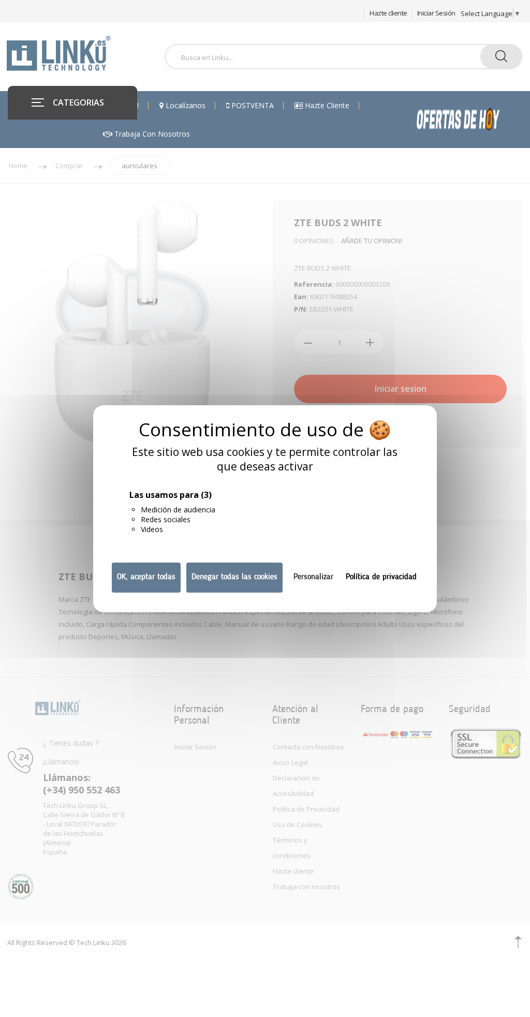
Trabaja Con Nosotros (151, 134)
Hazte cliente (388, 13)
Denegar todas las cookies (234, 577)
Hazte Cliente (326, 105)
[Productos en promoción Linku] (468, 119)
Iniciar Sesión (436, 13)
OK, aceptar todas (146, 577)
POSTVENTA (251, 105)
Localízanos (184, 105)
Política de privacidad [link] (381, 577)
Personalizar (313, 577)
